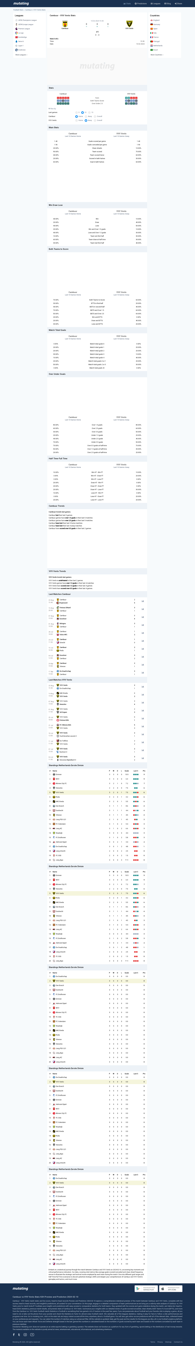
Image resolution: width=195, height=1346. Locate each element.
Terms (152, 1342)
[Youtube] (33, 1334)
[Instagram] (27, 1334)
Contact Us (178, 1342)
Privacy (160, 1342)
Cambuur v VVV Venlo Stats (35, 10)
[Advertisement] (97, 66)
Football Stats (18, 10)
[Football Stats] (21, 4)
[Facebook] (15, 1334)
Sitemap (168, 1342)
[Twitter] (21, 1334)
